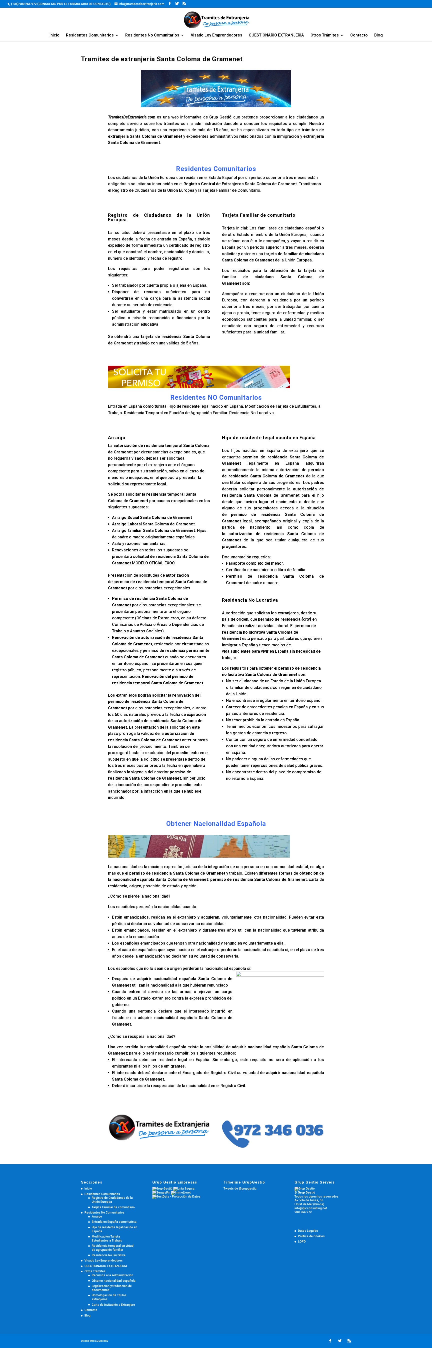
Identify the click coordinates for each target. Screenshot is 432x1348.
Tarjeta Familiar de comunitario (113, 1207)
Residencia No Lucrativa (109, 1255)
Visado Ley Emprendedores (216, 35)
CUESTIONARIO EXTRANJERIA (276, 35)
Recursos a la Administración (112, 1275)
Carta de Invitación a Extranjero (113, 1305)
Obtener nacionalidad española (114, 1281)
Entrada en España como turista (114, 1222)
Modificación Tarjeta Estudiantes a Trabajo (107, 1238)
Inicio (55, 35)
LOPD (302, 1241)
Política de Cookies (311, 1236)
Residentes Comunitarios (90, 35)
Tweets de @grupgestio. (240, 1188)
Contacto (359, 35)
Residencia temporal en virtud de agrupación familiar (113, 1248)
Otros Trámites (324, 35)
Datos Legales (308, 1231)
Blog (378, 35)
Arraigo (97, 1216)
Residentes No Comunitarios (152, 35)
